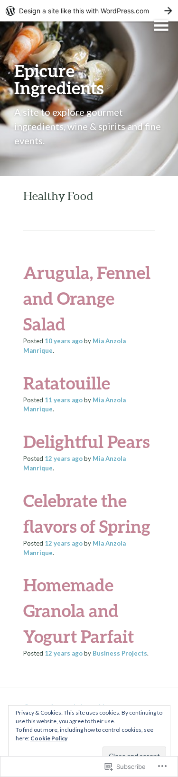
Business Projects (120, 653)
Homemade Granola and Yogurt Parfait (78, 610)
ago (64, 341)
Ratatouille (66, 382)
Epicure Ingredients (58, 79)
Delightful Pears (86, 441)
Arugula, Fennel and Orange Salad (86, 298)
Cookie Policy (48, 738)
